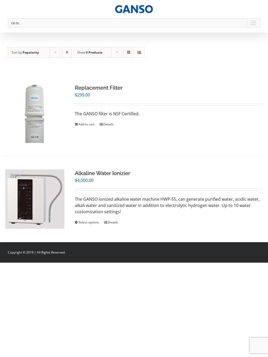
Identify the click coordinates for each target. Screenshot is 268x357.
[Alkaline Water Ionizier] (34, 198)
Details (108, 124)
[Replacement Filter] (34, 113)
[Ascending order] (67, 52)
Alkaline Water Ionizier (102, 173)
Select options (89, 222)
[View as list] (139, 52)
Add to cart (86, 124)
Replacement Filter (98, 88)
